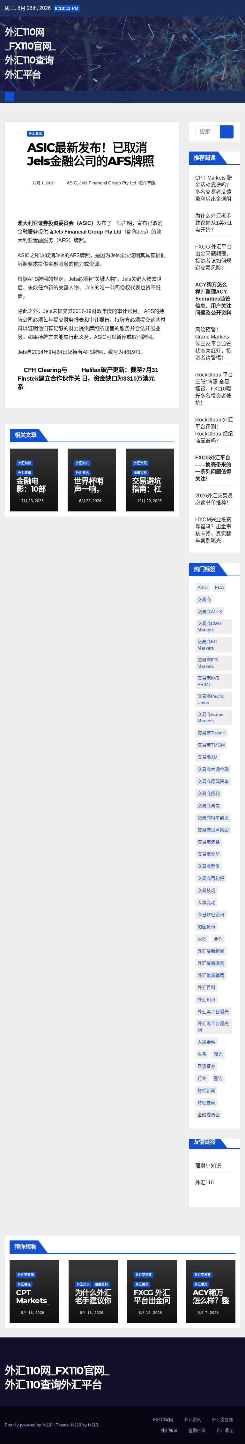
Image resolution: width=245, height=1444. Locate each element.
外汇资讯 (35, 133)
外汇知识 (24, 463)
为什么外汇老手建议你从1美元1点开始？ (213, 223)
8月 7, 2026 (208, 1312)
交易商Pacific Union (210, 699)
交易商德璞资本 (213, 781)
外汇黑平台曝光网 (213, 1026)
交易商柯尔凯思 (213, 817)
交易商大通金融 (213, 769)
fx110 (93, 1425)
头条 (201, 1054)
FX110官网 (163, 1419)
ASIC (72, 182)
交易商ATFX (209, 611)
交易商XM (207, 757)
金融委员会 (208, 1114)
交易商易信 (208, 805)
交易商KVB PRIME (208, 681)
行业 (201, 1078)
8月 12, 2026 (150, 1312)
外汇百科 (206, 987)
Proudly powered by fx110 (29, 1425)
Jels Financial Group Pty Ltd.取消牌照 (117, 182)
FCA (219, 587)
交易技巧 (206, 890)
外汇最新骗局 (210, 975)
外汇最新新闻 (210, 951)
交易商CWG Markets (209, 626)
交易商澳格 (208, 842)
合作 (218, 939)
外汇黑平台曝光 (213, 1011)
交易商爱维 (208, 866)
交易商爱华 (208, 854)
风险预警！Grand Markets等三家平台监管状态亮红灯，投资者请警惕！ (213, 344)
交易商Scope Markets (210, 717)
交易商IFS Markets (207, 663)
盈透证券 (206, 1066)
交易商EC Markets (207, 645)
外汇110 (204, 1182)
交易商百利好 (210, 878)
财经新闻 (206, 1090)
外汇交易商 (26, 1275)
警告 (218, 1078)
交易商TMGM (211, 745)
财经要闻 (206, 1102)
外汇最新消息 (210, 963)
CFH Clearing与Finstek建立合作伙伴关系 (49, 379)
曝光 (218, 1054)
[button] (236, 96)
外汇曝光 (24, 1284)
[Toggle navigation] (124, 96)
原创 (201, 939)
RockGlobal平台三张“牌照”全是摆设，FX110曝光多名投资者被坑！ (214, 389)
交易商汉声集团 (213, 829)
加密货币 (206, 926)
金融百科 (140, 472)
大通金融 (206, 1042)
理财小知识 (208, 1165)
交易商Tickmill (211, 732)
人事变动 (206, 902)
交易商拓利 (208, 793)
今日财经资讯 (210, 914)
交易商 (204, 599)
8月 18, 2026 (32, 1312)
